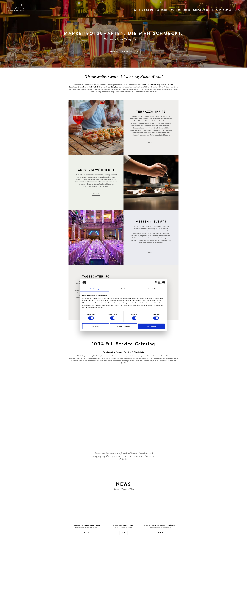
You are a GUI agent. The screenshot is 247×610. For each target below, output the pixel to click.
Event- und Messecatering (151, 85)
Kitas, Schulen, (116, 87)
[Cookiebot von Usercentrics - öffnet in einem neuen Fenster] (156, 282)
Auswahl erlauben (123, 326)
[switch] (112, 318)
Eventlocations (201, 10)
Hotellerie (95, 87)
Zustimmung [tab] (94, 289)
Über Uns (228, 10)
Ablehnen (96, 326)
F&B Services (162, 10)
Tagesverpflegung (180, 10)
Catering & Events (143, 10)
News (237, 10)
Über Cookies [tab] (152, 289)
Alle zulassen (151, 326)
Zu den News (123, 47)
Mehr (151, 142)
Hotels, (79, 286)
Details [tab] (123, 289)
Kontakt (216, 10)
